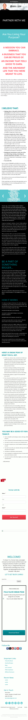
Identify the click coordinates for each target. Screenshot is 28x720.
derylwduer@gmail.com (11, 698)
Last (3, 504)
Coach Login (20, 707)
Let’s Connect (8, 667)
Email (4, 507)
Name (4, 493)
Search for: (4, 579)
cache (6, 680)
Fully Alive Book (9, 661)
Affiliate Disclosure (9, 672)
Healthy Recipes (9, 663)
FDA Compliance (9, 669)
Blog (6, 665)
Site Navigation (14, 1)
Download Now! (14, 633)
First (3, 499)
